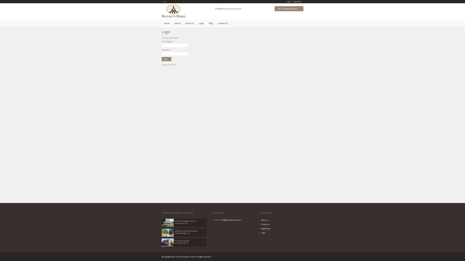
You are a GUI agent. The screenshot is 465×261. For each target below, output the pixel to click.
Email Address (168, 41)
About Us (189, 23)
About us (264, 220)
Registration (297, 1)
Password (166, 50)
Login (288, 1)
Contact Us (223, 23)
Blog (211, 23)
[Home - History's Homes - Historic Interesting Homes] (174, 12)
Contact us (265, 224)
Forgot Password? (169, 65)
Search (177, 23)
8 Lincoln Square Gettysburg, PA (182, 242)
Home (164, 1)
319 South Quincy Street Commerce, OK (185, 222)
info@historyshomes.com (228, 8)
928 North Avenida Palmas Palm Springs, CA (186, 232)
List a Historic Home (287, 8)
